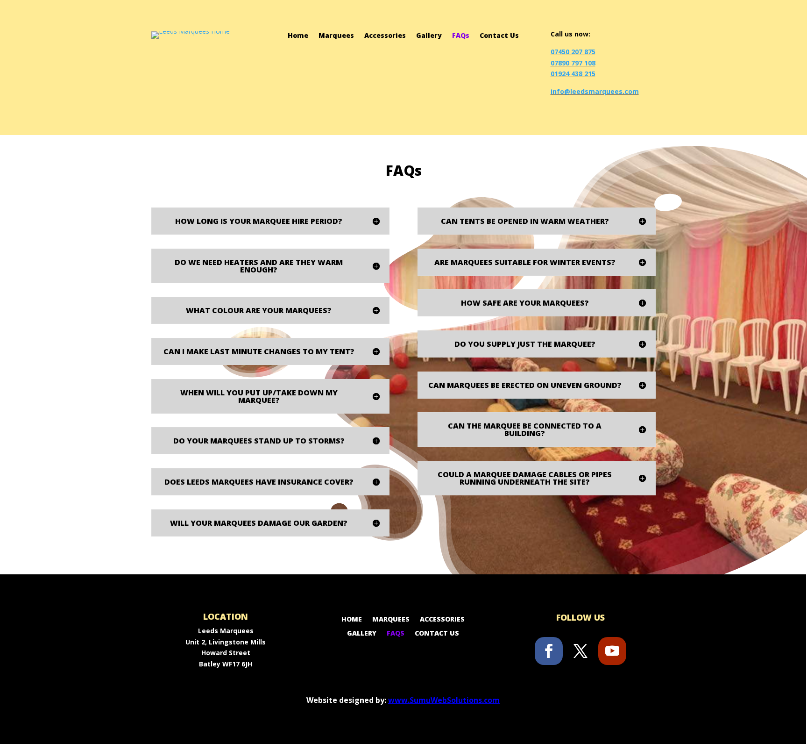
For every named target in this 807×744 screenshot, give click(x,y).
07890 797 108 (573, 62)
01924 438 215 (573, 73)
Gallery (429, 36)
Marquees (336, 36)
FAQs (460, 36)
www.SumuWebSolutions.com (444, 700)
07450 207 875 (573, 51)
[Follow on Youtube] (612, 651)
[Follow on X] (580, 651)
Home (298, 36)
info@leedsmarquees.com (595, 91)
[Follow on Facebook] (549, 651)
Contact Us (499, 36)
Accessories (385, 36)
